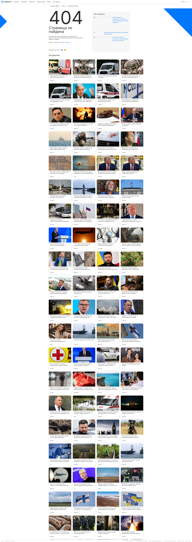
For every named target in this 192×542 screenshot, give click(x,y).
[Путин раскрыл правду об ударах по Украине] (132, 118)
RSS (127, 540)
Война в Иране (55, 6)
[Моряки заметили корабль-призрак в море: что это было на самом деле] (108, 479)
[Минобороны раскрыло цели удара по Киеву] (132, 191)
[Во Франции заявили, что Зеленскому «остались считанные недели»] (108, 263)
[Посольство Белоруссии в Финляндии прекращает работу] (132, 335)
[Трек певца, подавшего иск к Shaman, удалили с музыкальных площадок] (84, 479)
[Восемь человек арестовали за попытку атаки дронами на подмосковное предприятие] (132, 70)
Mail (2, 540)
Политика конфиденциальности (155, 540)
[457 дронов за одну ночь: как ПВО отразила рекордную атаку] (60, 311)
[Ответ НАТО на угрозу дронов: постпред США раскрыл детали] (60, 263)
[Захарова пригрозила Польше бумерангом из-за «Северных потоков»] (84, 215)
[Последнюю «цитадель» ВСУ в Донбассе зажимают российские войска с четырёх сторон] (84, 455)
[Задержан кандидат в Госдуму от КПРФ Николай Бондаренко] (108, 118)
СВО (64, 6)
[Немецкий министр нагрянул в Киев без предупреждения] (84, 311)
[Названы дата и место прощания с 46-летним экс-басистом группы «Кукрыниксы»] (60, 455)
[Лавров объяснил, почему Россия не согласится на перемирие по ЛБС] (60, 407)
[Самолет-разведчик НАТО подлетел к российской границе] (60, 479)
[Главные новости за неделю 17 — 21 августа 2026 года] (108, 287)
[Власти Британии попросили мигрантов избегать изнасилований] (108, 335)
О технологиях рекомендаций (141, 540)
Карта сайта (188, 540)
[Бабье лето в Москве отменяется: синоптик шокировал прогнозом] (60, 383)
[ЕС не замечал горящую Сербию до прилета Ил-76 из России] (60, 118)
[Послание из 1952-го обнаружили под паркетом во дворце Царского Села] (60, 167)
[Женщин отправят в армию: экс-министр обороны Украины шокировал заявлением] (84, 143)
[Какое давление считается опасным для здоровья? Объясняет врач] (108, 239)
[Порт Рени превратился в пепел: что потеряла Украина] (84, 118)
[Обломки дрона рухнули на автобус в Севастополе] (60, 191)
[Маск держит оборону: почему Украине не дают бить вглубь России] (108, 167)
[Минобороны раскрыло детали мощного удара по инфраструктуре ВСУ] (108, 527)
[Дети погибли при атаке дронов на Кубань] (108, 70)
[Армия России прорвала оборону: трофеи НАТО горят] (132, 407)
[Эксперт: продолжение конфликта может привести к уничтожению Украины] (132, 239)
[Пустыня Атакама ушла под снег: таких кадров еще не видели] (108, 503)
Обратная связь (180, 540)
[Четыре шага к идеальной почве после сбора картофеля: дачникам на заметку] (60, 431)
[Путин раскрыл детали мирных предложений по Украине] (84, 359)
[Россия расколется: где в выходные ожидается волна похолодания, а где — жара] (132, 431)
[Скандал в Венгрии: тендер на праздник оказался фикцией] (60, 287)
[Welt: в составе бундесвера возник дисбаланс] (84, 527)
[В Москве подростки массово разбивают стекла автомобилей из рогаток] (84, 167)
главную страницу (65, 42)
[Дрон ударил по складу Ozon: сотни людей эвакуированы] (132, 94)
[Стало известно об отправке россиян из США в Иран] (84, 239)
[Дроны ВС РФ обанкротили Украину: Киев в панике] (132, 287)
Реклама (13, 540)
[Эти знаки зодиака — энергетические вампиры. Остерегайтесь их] (60, 335)
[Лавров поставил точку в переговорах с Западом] (132, 311)
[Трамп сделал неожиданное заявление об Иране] (132, 167)
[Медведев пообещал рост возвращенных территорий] (132, 143)
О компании (7, 540)
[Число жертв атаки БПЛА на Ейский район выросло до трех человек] (108, 143)
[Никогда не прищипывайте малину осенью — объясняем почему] (132, 263)
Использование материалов (170, 540)
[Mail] (2, 2)
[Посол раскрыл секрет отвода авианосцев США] (132, 455)
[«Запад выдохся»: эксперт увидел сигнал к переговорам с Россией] (108, 431)
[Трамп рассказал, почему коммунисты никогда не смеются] (132, 215)
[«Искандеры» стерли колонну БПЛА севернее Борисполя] (60, 503)
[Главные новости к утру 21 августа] (84, 335)
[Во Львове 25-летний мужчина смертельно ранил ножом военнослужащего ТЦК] (108, 359)
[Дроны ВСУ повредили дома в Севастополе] (84, 287)
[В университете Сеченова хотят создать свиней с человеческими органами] (60, 527)
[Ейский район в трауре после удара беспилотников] (108, 94)
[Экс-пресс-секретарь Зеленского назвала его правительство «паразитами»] (108, 215)
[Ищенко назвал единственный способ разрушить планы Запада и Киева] (132, 503)
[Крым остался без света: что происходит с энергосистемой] (108, 311)
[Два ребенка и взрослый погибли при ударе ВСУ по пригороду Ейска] (108, 407)
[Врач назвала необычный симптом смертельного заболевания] (132, 383)
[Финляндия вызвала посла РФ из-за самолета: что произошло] (84, 503)
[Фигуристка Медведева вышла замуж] (132, 359)
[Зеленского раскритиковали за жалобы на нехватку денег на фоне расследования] (84, 431)
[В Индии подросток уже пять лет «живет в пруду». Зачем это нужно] (84, 407)
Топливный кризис (73, 6)
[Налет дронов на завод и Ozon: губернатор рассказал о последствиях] (60, 70)
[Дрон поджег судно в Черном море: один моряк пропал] (60, 143)
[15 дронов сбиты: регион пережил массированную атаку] (60, 94)
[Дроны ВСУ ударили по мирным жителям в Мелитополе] (132, 479)
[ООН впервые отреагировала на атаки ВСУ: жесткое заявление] (84, 94)
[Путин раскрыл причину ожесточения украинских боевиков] (60, 239)
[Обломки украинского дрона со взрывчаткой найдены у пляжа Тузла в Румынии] (84, 191)
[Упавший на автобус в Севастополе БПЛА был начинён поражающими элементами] (60, 215)
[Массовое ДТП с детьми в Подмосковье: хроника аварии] (60, 359)
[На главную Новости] (7, 2)
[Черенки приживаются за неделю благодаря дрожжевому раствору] (108, 455)
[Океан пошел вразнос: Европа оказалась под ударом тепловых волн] (108, 383)
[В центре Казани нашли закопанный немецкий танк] (84, 263)
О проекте (131, 540)
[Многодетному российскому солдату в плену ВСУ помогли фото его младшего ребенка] (84, 70)
